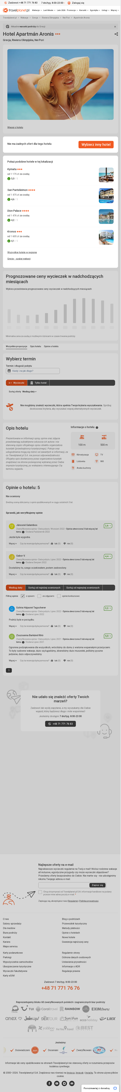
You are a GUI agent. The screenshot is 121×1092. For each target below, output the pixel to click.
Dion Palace (14, 210)
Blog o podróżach (71, 919)
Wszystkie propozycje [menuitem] (16, 346)
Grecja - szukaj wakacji (19, 258)
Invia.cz (71, 1072)
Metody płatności (71, 928)
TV (101, 455)
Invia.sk (80, 1072)
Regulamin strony (71, 952)
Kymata (12, 169)
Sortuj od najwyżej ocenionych (82, 587)
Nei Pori (66, 18)
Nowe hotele (68, 937)
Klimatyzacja (83, 455)
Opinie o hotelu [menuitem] (51, 346)
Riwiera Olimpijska (50, 18)
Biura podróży (10, 932)
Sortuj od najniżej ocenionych (44, 587)
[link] (49, 10)
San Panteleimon (17, 189)
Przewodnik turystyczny (74, 923)
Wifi (102, 461)
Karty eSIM (8, 975)
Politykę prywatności (88, 901)
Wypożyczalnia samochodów (18, 962)
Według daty (15, 587)
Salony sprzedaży (12, 923)
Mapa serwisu (10, 946)
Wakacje (25, 18)
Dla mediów (9, 928)
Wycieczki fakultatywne (15, 971)
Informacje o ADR (71, 966)
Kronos (12, 231)
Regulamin (73, 901)
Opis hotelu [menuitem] (35, 346)
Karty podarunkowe (13, 952)
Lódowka (81, 461)
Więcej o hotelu (15, 127)
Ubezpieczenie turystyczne (17, 966)
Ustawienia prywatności (74, 962)
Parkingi (7, 957)
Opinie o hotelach (71, 932)
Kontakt (7, 937)
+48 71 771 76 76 (60, 988)
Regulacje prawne (71, 971)
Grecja (35, 18)
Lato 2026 (61, 10)
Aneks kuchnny (84, 468)
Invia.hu (89, 1072)
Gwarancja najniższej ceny (75, 941)
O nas (6, 919)
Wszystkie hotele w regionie (22, 252)
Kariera (6, 941)
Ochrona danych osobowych (76, 957)
